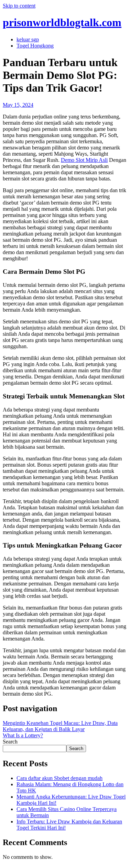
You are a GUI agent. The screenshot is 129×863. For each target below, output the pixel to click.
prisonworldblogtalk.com (62, 22)
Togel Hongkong (35, 46)
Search (10, 742)
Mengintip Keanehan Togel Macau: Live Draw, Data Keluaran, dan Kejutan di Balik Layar (60, 726)
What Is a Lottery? (23, 735)
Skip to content (19, 6)
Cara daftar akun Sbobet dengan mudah (60, 778)
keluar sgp (28, 39)
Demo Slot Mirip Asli (84, 160)
